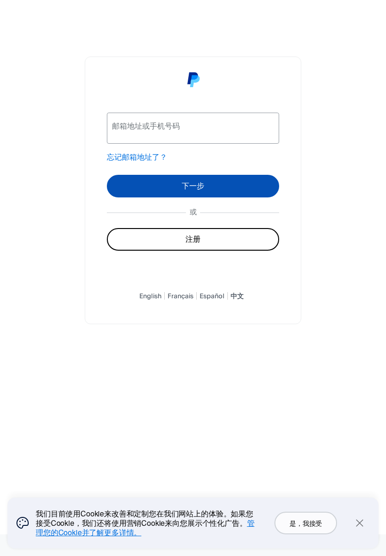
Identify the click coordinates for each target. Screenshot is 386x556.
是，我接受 (306, 523)
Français (180, 296)
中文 (237, 296)
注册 (192, 239)
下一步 (193, 185)
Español (212, 296)
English (150, 296)
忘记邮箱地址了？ (137, 157)
